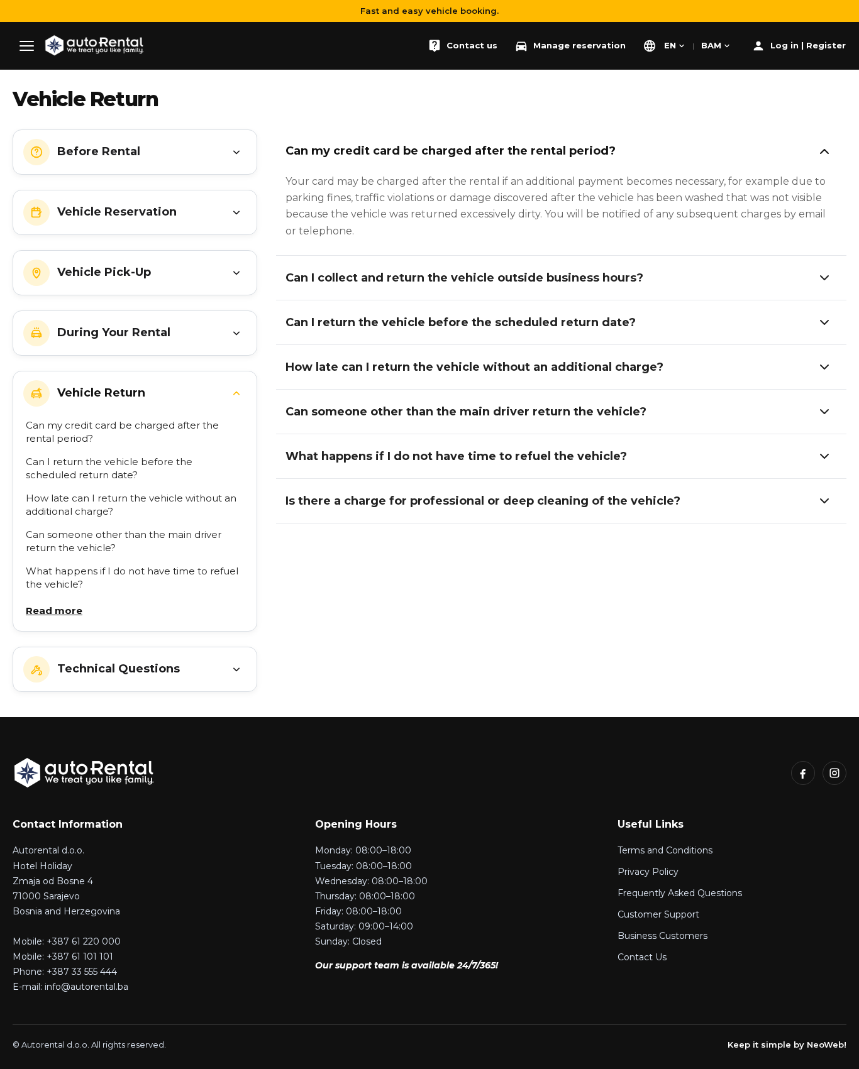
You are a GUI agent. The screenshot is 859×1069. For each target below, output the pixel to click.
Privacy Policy (648, 871)
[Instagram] (834, 773)
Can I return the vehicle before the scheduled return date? (109, 468)
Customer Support (658, 914)
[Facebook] (803, 773)
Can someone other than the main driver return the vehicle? (123, 541)
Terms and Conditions (665, 850)
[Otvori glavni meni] (26, 46)
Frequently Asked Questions (680, 893)
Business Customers (662, 935)
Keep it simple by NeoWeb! (787, 1044)
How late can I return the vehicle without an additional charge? (131, 504)
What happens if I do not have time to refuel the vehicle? (132, 577)
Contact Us (642, 957)
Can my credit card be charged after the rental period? (122, 431)
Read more (54, 611)
